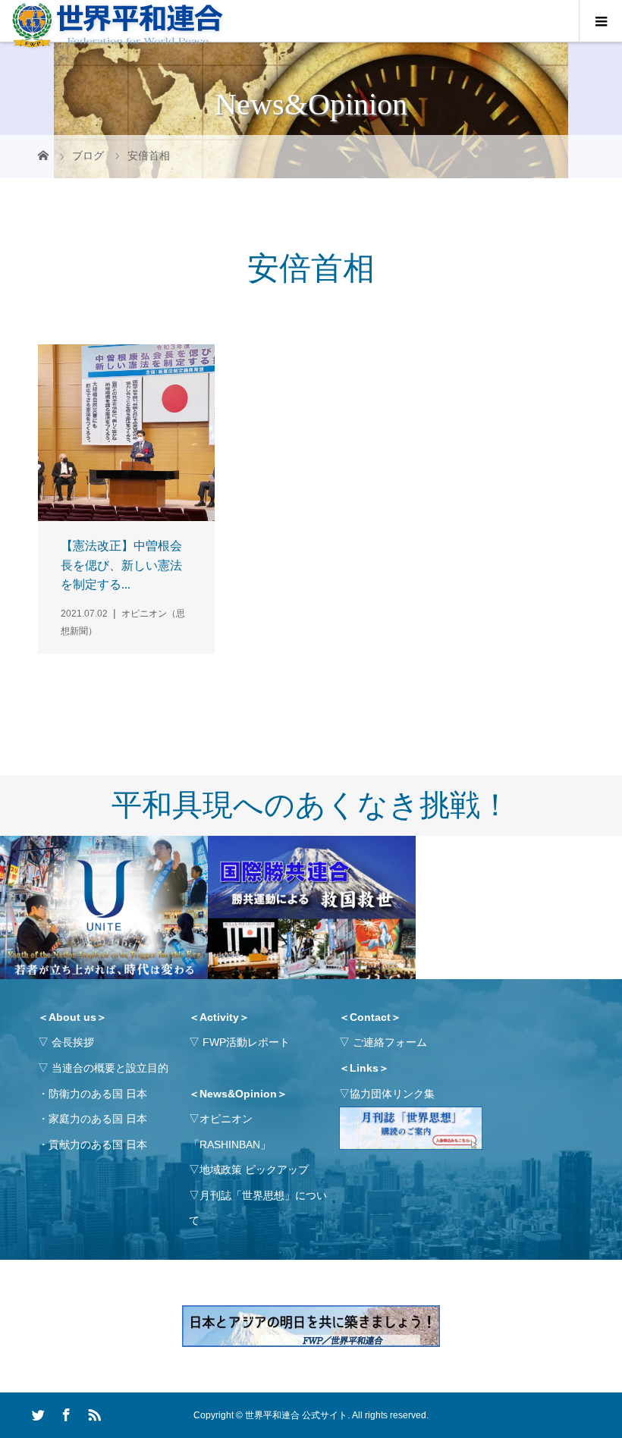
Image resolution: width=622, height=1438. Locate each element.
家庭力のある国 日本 (98, 1119)
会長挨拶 (73, 1042)
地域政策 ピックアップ (254, 1169)
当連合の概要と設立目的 (110, 1068)
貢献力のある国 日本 (98, 1144)
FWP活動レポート (246, 1042)
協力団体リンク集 (392, 1094)
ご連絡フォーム (390, 1042)
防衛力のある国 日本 (98, 1094)
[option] (104, 908)
